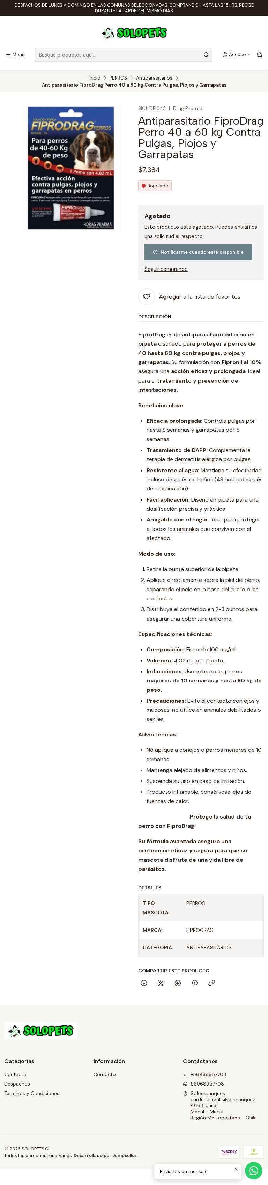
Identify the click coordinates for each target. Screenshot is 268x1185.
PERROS (118, 78)
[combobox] (123, 55)
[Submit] (206, 55)
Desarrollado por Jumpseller (105, 1155)
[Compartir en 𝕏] (161, 983)
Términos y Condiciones (31, 1093)
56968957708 (207, 1084)
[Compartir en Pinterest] (195, 983)
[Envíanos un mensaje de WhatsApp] (253, 1170)
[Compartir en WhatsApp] (178, 983)
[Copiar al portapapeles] (211, 983)
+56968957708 (208, 1074)
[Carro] (259, 55)
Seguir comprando (166, 269)
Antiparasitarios (154, 78)
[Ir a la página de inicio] (134, 33)
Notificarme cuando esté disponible (202, 252)
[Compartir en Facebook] (144, 983)
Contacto (15, 1074)
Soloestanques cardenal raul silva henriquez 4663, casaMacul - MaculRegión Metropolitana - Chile (224, 1105)
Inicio (94, 78)
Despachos (17, 1084)
